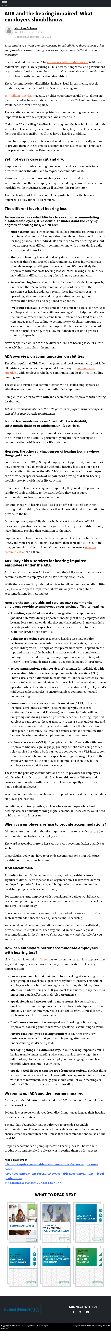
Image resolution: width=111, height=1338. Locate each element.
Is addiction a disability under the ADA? (33, 1183)
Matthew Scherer (25, 28)
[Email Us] (87, 1312)
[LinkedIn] (80, 1312)
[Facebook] (73, 1312)
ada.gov (43, 959)
